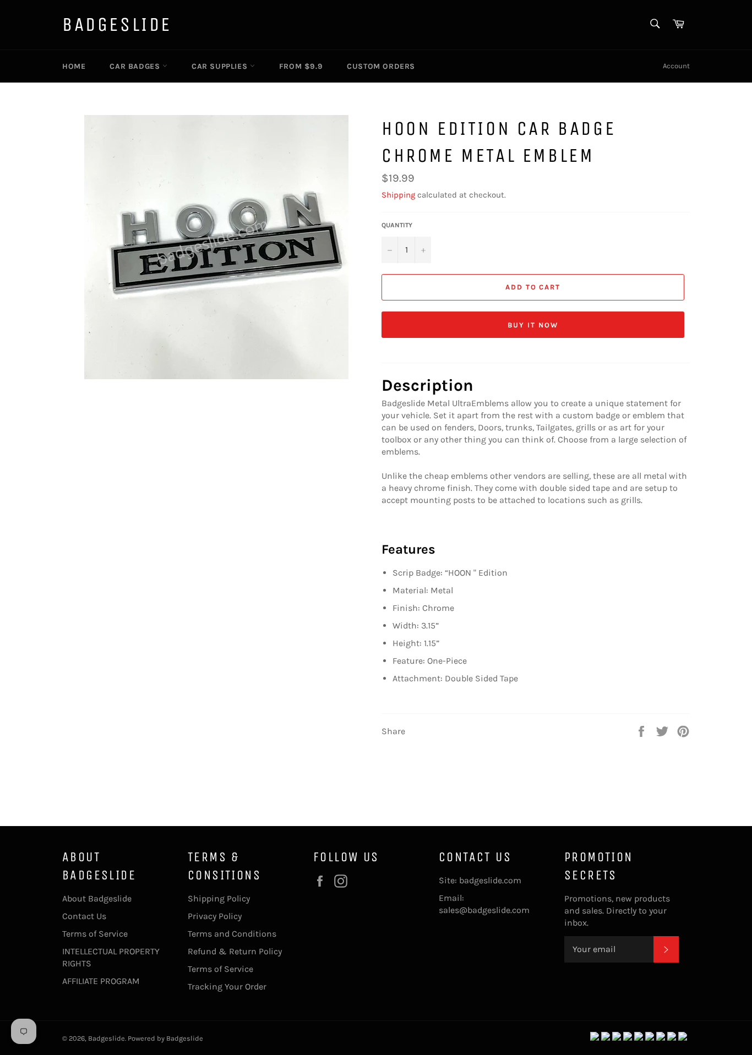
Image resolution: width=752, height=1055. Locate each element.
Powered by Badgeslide (165, 1038)
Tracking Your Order (227, 986)
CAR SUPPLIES (221, 66)
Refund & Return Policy (235, 951)
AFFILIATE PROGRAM (101, 981)
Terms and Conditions (232, 933)
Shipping (398, 195)
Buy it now (533, 325)
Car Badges (136, 66)
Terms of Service (95, 933)
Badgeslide (117, 24)
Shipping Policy (219, 898)
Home (73, 66)
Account (676, 66)
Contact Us (84, 916)
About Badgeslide (97, 898)
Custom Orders (381, 66)
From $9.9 (301, 66)
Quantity (397, 225)
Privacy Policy (215, 916)
